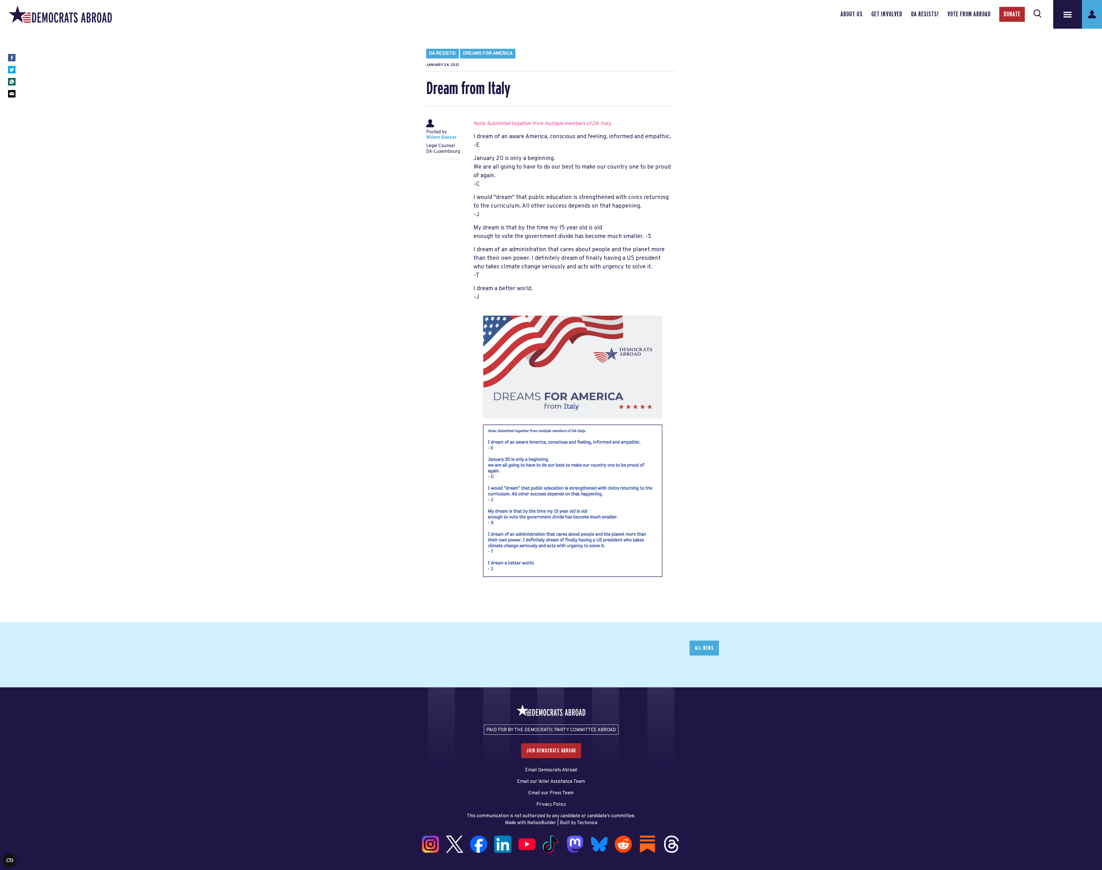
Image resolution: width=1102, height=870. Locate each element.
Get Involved (886, 14)
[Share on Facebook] (12, 58)
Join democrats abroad (551, 751)
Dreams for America (488, 53)
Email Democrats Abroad (551, 770)
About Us (852, 14)
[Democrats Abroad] (60, 14)
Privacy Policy (551, 804)
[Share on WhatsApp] (12, 82)
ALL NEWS (704, 648)
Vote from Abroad (969, 14)
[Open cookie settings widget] (10, 860)
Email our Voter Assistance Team (551, 782)
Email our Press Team (551, 793)
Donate (1012, 14)
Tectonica (587, 823)
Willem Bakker (441, 138)
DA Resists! (925, 14)
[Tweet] (12, 70)
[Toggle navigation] (1067, 14)
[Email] (12, 94)
